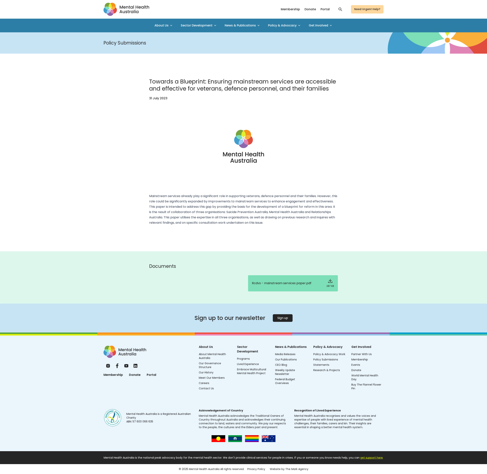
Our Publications (286, 359)
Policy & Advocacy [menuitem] (282, 25)
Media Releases (285, 354)
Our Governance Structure (210, 365)
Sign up (282, 318)
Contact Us (206, 388)
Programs (243, 359)
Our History (206, 372)
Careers (204, 383)
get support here (371, 458)
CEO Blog (281, 365)
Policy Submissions (325, 359)
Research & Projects (326, 370)
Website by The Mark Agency (289, 469)
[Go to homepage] (126, 9)
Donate (310, 9)
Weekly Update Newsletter (285, 372)
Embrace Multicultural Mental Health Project (251, 371)
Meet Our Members (212, 378)
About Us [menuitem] (161, 25)
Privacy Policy (256, 469)
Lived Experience (248, 364)
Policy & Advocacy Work (329, 354)
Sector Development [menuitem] (196, 25)
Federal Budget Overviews (285, 381)
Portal (325, 9)
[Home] (124, 352)
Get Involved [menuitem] (318, 25)
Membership (290, 9)
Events (355, 365)
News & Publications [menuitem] (240, 25)
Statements (321, 365)
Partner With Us (361, 354)
